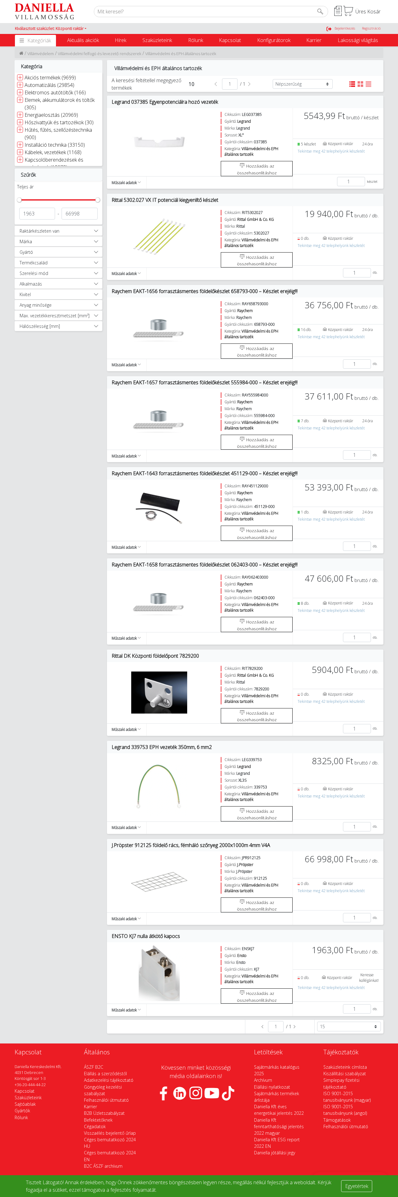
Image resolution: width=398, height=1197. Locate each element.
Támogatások (337, 1120)
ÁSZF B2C (93, 1067)
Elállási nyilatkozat (272, 1087)
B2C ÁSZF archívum (103, 1166)
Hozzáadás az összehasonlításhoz (257, 169)
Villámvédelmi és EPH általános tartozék (180, 53)
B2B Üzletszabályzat (104, 1113)
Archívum (263, 1080)
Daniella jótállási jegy (274, 1153)
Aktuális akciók (83, 40)
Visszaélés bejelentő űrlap (110, 1133)
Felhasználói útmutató (106, 1100)
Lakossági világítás (358, 40)
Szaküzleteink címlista (345, 1067)
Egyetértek (356, 1186)
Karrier (314, 40)
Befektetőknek (98, 1120)
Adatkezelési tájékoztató (108, 1080)
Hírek (120, 40)
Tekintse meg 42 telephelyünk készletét (331, 151)
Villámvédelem (40, 53)
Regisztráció (371, 28)
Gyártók (22, 1111)
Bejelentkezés (345, 28)
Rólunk (195, 40)
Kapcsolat (230, 40)
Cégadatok (95, 1126)
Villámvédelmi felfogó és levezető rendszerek (99, 53)
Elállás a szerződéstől (105, 1073)
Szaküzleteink (157, 40)
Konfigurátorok (273, 40)
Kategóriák (39, 40)
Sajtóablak (25, 1104)
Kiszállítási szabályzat (344, 1073)
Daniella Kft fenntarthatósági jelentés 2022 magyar (279, 1126)
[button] (50, 28)
